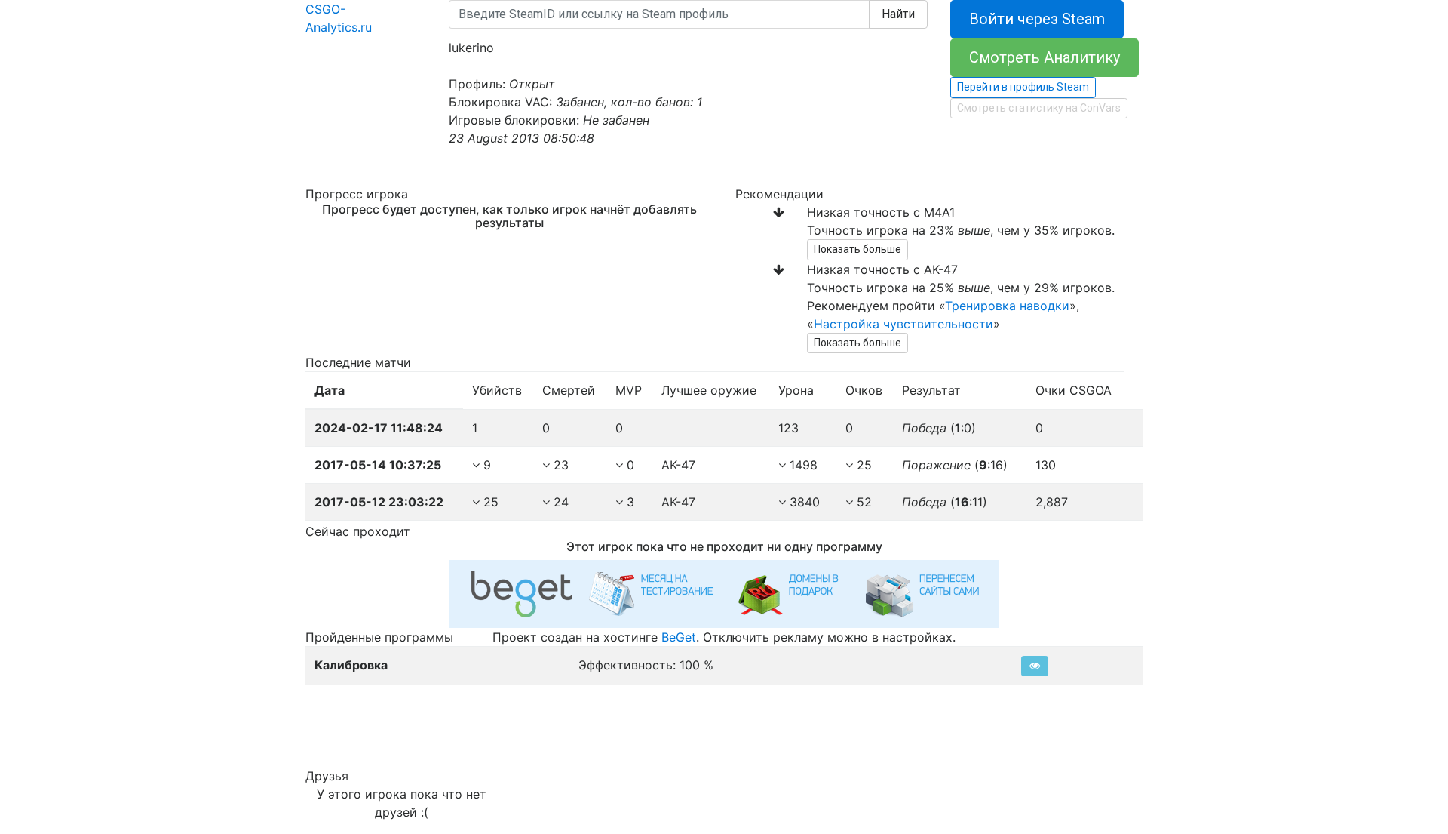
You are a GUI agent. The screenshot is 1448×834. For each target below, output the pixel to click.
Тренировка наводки (1007, 305)
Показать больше (857, 249)
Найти (898, 14)
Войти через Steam (1037, 19)
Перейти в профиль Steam (1023, 87)
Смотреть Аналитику (1044, 57)
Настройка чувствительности (903, 323)
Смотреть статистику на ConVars (1039, 108)
